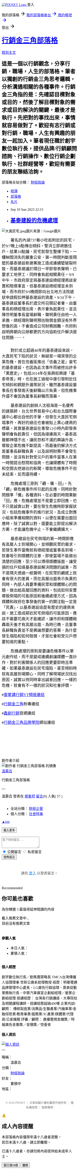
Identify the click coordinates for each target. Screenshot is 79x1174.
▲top (6, 822)
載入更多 (9, 830)
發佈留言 (9, 857)
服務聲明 (47, 1107)
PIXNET (20, 1102)
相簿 (14, 191)
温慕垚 (7, 771)
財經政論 (38, 182)
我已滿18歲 (11, 1165)
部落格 (16, 196)
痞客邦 (30, 796)
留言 (39, 796)
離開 (25, 1165)
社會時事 (36, 814)
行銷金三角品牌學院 (21, 722)
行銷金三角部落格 (30, 40)
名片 (14, 202)
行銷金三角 (13, 704)
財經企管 (36, 809)
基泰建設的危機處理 (34, 220)
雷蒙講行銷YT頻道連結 (24, 695)
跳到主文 (9, 52)
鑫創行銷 (12, 713)
